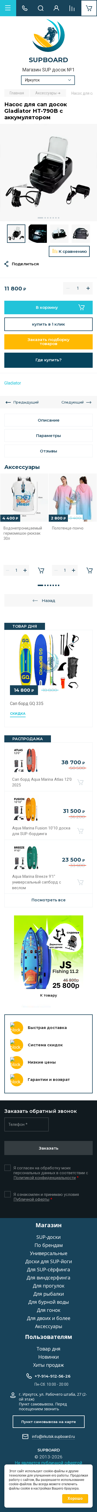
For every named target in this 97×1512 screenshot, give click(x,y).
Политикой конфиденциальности (44, 1177)
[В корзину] (80, 782)
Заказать (48, 1148)
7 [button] (58, 218)
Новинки (48, 1357)
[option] (48, 172)
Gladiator (12, 383)
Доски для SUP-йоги (48, 1261)
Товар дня (48, 1348)
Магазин (49, 1225)
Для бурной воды (48, 1302)
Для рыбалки (48, 1294)
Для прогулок (48, 1285)
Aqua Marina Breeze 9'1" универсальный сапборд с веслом (36, 882)
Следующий (72, 402)
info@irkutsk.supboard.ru (53, 1436)
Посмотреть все (49, 900)
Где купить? (49, 359)
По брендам (48, 1245)
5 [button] (53, 218)
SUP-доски (48, 1237)
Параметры (48, 435)
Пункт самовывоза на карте (48, 1422)
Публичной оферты (31, 1199)
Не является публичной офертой (48, 1462)
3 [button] (47, 218)
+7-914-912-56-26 (52, 1376)
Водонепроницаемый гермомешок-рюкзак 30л (23, 533)
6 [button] (56, 218)
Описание (49, 420)
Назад (48, 600)
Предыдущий (26, 402)
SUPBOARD (48, 60)
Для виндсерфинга (48, 1277)
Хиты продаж (48, 1365)
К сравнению (73, 251)
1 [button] (40, 218)
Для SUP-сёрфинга (48, 1269)
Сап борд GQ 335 (26, 703)
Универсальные (48, 1253)
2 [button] (45, 218)
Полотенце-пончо (68, 528)
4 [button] (50, 218)
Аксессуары (48, 1326)
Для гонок (48, 1310)
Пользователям (48, 1337)
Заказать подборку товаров (48, 341)
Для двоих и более (48, 1318)
